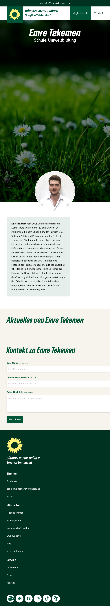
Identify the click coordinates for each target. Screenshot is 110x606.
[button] (98, 13)
